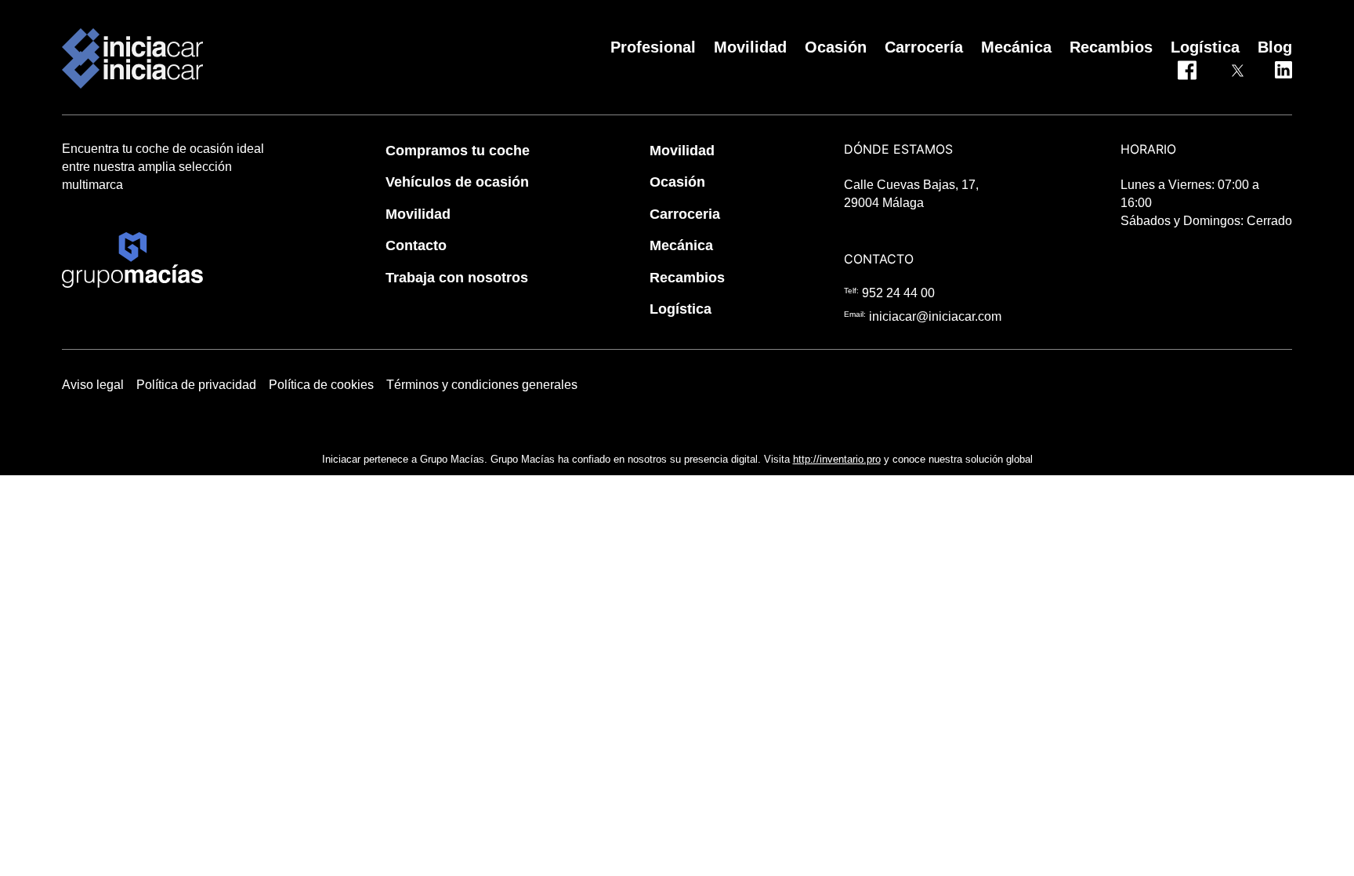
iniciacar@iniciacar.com (935, 316)
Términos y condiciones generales (481, 384)
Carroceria (685, 214)
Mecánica (681, 245)
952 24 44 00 (898, 293)
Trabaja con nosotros (457, 277)
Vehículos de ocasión (457, 182)
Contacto (416, 245)
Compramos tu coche (458, 150)
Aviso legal (93, 384)
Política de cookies (321, 384)
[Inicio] (132, 47)
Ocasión (677, 182)
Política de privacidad (196, 384)
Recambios (687, 277)
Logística (680, 309)
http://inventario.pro (837, 459)
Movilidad (418, 214)
